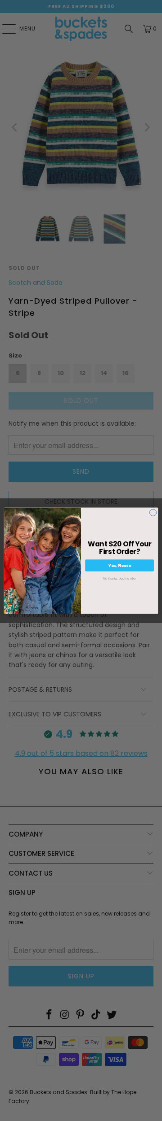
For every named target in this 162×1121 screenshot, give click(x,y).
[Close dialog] (152, 512)
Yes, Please (119, 565)
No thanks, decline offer (119, 578)
